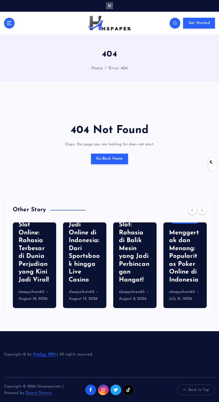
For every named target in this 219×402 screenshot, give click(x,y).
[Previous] (192, 210)
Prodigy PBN (44, 354)
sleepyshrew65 (31, 292)
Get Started (199, 23)
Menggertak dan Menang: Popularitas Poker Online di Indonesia (184, 256)
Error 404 (118, 68)
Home (97, 68)
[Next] (202, 210)
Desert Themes (38, 393)
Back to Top (198, 390)
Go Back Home (109, 158)
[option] (34, 265)
